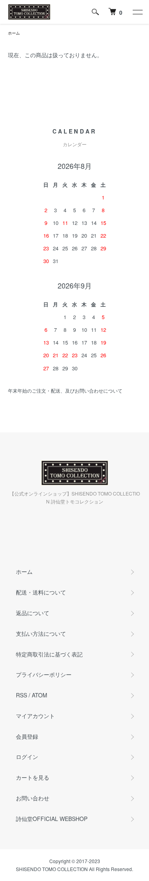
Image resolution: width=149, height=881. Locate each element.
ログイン (27, 757)
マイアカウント (35, 716)
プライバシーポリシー (44, 674)
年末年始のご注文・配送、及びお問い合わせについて (65, 390)
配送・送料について (41, 592)
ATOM (39, 695)
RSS (21, 695)
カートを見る (32, 777)
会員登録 (27, 736)
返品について (32, 613)
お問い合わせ (32, 798)
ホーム (14, 33)
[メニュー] (137, 12)
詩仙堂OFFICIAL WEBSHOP (51, 819)
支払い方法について (41, 633)
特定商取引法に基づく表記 (49, 654)
